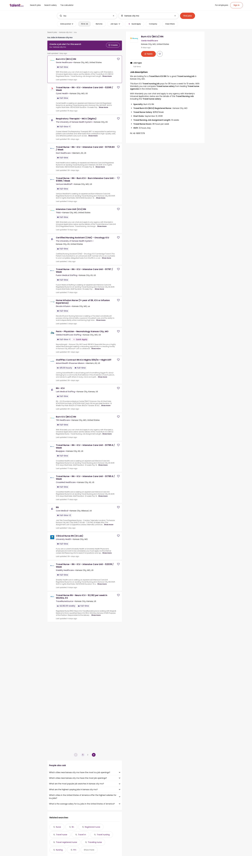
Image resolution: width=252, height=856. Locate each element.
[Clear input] (113, 15)
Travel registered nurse (66, 842)
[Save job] (118, 59)
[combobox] (87, 15)
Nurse (58, 827)
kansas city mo (65, 32)
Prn (74, 850)
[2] (94, 755)
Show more (107, 76)
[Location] (146, 15)
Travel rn (82, 834)
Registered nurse (92, 827)
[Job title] (84, 15)
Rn (73, 827)
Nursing (59, 850)
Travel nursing (103, 834)
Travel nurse (61, 834)
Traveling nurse (95, 842)
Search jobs (52, 32)
